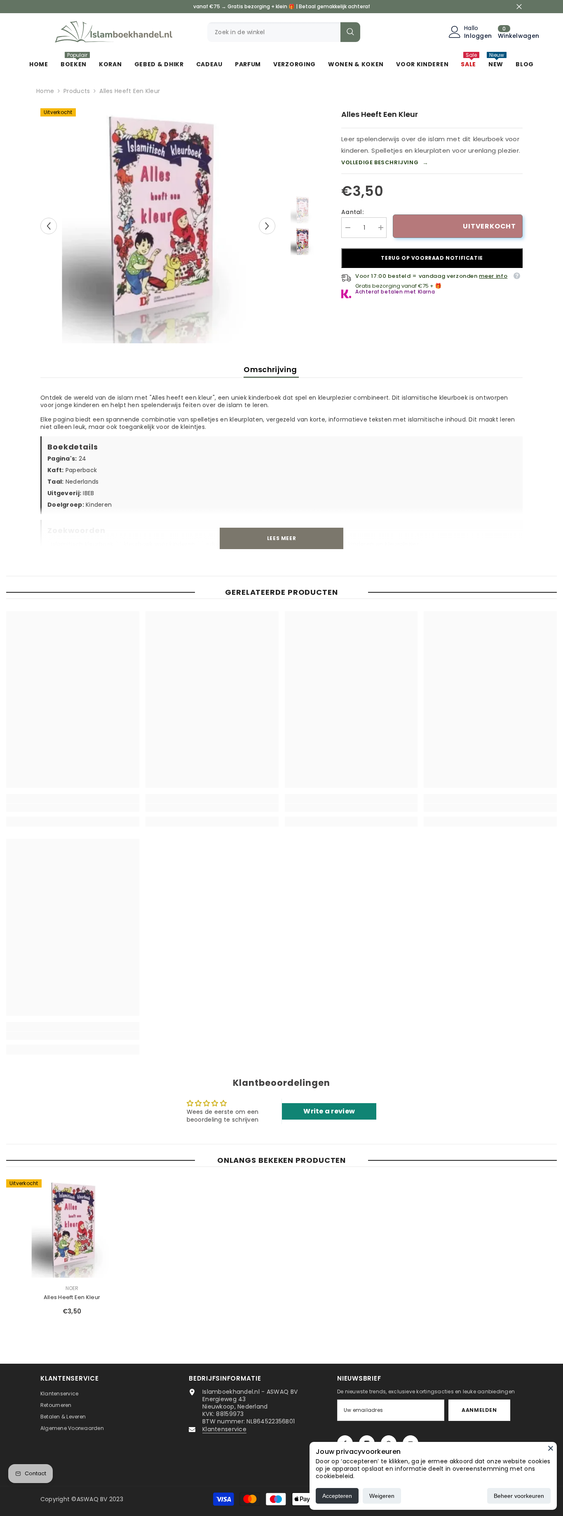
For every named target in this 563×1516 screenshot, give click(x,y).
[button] (48, 226)
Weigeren (381, 1496)
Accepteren (337, 1496)
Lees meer (281, 538)
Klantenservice (224, 1429)
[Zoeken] (283, 32)
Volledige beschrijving (385, 162)
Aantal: (352, 212)
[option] (158, 225)
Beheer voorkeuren (519, 1496)
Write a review (329, 1111)
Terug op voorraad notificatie (432, 257)
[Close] (550, 1448)
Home (45, 91)
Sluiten (519, 6)
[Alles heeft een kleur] (72, 1228)
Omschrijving (271, 369)
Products (76, 91)
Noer (72, 1288)
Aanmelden (479, 1410)
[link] (72, 807)
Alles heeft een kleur (72, 1297)
